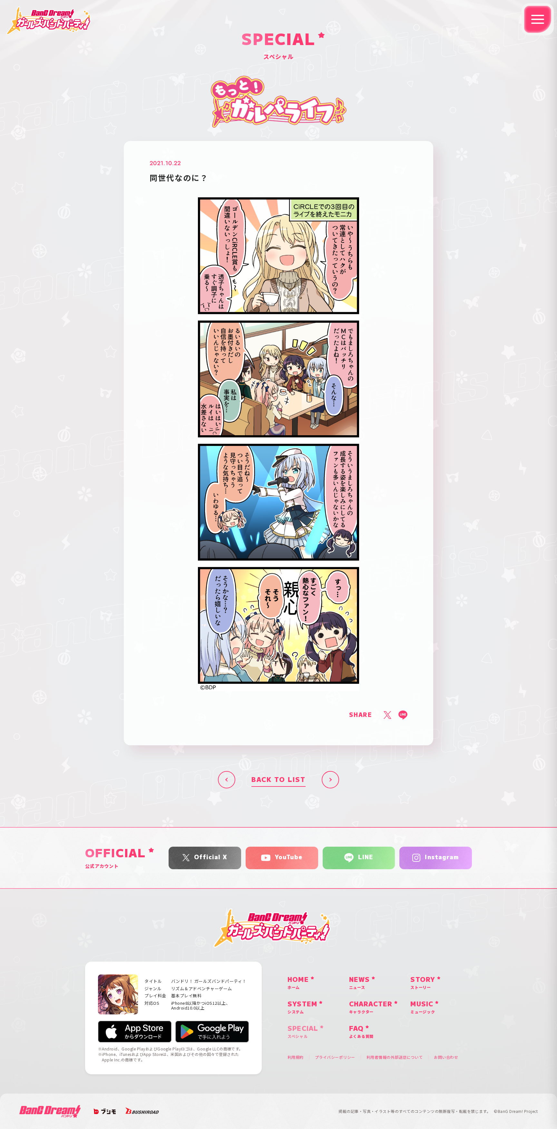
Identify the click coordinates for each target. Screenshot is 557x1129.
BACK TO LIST (278, 779)
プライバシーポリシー (335, 1057)
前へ (226, 779)
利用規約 (296, 1057)
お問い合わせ (446, 1057)
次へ (330, 779)
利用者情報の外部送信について (394, 1057)
